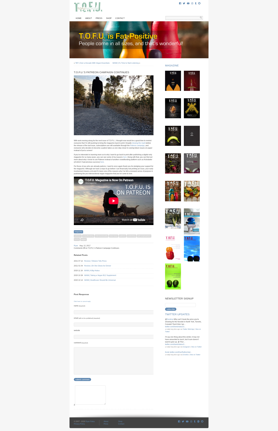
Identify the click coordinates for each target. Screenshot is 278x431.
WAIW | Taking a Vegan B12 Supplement (102, 275)
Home (79, 18)
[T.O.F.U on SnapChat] (202, 421)
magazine (78, 232)
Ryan (76, 246)
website (77, 330)
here (125, 157)
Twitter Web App (188, 329)
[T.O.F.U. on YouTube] (188, 3)
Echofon (186, 354)
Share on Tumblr (152, 245)
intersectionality (101, 236)
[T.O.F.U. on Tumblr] (195, 3)
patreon (122, 236)
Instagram (186, 347)
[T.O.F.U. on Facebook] (180, 3)
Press (99, 18)
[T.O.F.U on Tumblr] (194, 421)
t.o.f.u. (77, 239)
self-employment (144, 236)
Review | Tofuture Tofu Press (98, 261)
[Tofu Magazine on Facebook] (179, 421)
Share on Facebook (145, 245)
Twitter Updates (177, 314)
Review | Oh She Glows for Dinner (100, 266)
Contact (120, 18)
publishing (131, 236)
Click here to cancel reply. (82, 301)
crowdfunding (88, 236)
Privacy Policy (79, 424)
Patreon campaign (137, 145)
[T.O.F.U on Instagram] (191, 421)
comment (81, 343)
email (87, 318)
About (88, 18)
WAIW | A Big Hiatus (94, 271)
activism (78, 236)
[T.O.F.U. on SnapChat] (199, 3)
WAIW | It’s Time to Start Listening (126, 63)
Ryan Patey (90, 421)
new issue (114, 236)
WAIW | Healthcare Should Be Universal (102, 280)
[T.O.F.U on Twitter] (183, 421)
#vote (167, 352)
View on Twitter (196, 347)
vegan (83, 239)
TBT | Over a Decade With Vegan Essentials (92, 63)
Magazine (172, 65)
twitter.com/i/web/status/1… (175, 327)
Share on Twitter (148, 245)
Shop (109, 18)
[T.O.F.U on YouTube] (187, 421)
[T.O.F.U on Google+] (198, 421)
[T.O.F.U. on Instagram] (192, 3)
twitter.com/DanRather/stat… (181, 352)
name (79, 306)
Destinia (170, 319)
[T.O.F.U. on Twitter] (184, 3)
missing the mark (138, 143)
